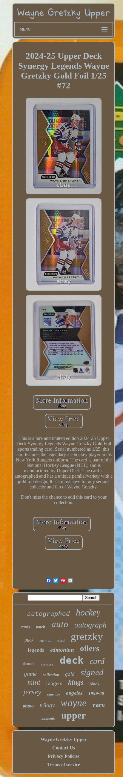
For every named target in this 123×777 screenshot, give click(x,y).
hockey (88, 612)
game (30, 673)
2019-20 (45, 641)
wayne (74, 702)
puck (28, 639)
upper (73, 715)
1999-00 (96, 693)
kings (76, 682)
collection (51, 674)
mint (33, 682)
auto (59, 624)
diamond (29, 664)
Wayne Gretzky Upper (64, 739)
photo (28, 705)
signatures (47, 664)
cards (25, 627)
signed (92, 672)
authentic (48, 718)
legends (36, 650)
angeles (74, 693)
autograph (90, 625)
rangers (54, 683)
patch (40, 627)
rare (99, 704)
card (97, 661)
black (95, 684)
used (61, 640)
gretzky (87, 636)
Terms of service (63, 764)
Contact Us (63, 747)
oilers (89, 648)
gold (70, 674)
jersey (32, 692)
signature (53, 694)
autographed (48, 614)
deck (72, 660)
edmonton (62, 650)
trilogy (47, 705)
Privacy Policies (63, 756)
